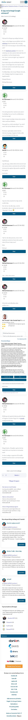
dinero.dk (14, 684)
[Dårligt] (4, 30)
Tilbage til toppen (14, 481)
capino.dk (14, 681)
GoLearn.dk (14, 686)
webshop (4, 43)
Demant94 (9, 629)
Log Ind (22, 1)
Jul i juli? (9, 579)
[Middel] (4, 32)
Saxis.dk (14, 678)
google (22, 418)
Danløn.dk (14, 676)
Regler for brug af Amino (14, 701)
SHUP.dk (14, 694)
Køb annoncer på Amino (14, 698)
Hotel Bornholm (11, 716)
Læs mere (21, 544)
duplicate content (11, 51)
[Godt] (5, 32)
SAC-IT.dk (14, 689)
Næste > (17, 475)
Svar (14, 87)
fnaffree (8, 626)
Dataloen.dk (14, 692)
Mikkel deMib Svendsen (10, 527)
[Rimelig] (5, 30)
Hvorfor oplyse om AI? (13, 523)
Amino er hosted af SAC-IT (14, 713)
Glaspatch (9, 622)
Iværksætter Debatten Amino (9, 6)
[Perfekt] (4, 34)
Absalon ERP (11, 618)
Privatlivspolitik (14, 706)
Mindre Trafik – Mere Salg (14, 551)
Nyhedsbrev (14, 704)
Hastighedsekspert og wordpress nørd (10, 392)
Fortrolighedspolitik (21, 339)
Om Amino (14, 709)
